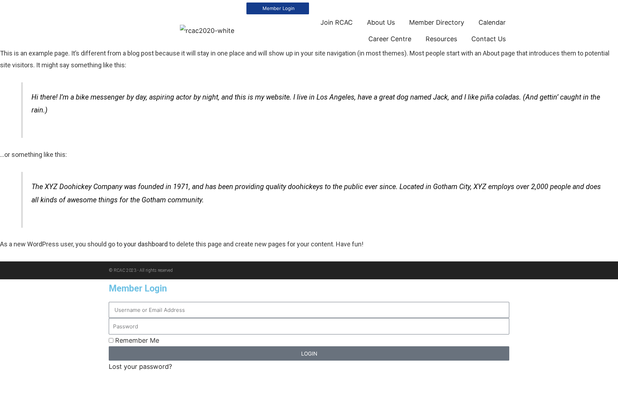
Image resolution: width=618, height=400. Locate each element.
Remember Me (136, 340)
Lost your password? (140, 366)
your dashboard (146, 244)
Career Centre (389, 39)
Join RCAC (336, 22)
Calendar (492, 22)
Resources (441, 39)
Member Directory (436, 22)
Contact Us (488, 39)
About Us (381, 22)
